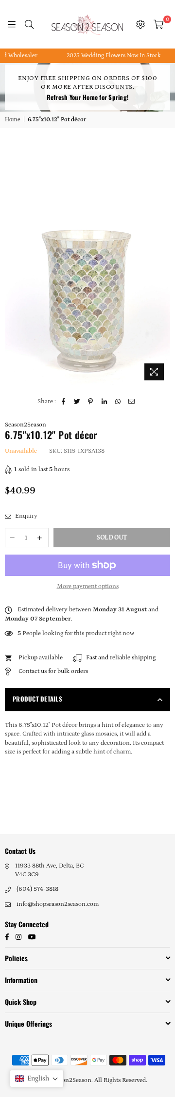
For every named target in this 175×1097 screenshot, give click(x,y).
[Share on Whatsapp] (118, 401)
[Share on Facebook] (63, 401)
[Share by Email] (131, 401)
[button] (36, 1078)
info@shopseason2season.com (58, 904)
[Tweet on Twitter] (77, 401)
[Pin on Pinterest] (90, 401)
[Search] (29, 24)
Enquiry (25, 516)
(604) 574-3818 (37, 889)
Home (12, 119)
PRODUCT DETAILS (37, 699)
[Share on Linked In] (104, 401)
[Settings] (140, 24)
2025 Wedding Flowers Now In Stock (108, 55)
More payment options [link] (88, 586)
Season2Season (25, 424)
